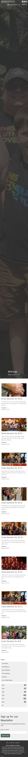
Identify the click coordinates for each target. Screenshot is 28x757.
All (2, 705)
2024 (14, 688)
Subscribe (5, 735)
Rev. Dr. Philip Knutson (7, 680)
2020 (14, 702)
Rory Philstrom (5, 666)
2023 (14, 692)
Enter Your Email (5, 729)
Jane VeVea (5, 663)
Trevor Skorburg (6, 673)
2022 (14, 695)
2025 (14, 685)
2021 (14, 698)
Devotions (4, 677)
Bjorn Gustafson (6, 670)
